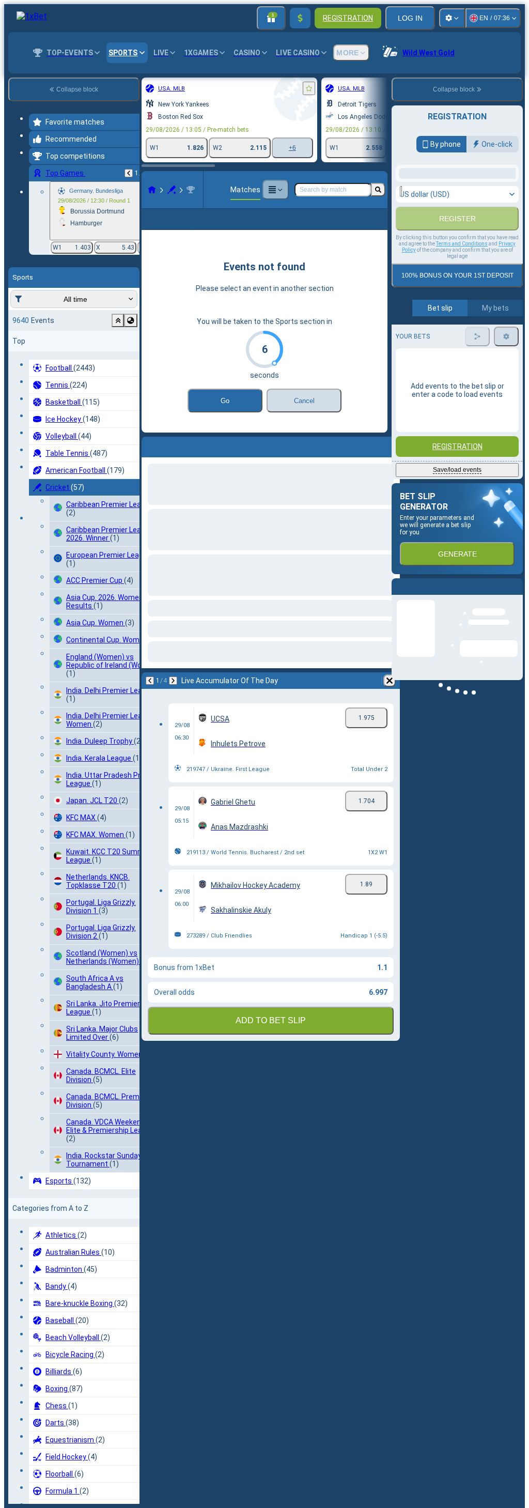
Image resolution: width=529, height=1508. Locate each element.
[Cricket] (171, 189)
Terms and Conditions (462, 361)
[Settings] (452, 18)
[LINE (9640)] (152, 189)
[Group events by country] (130, 320)
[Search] (378, 189)
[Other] (275, 189)
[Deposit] (300, 18)
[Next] (173, 697)
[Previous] (129, 173)
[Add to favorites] (309, 88)
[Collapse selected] (118, 320)
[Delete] (389, 697)
